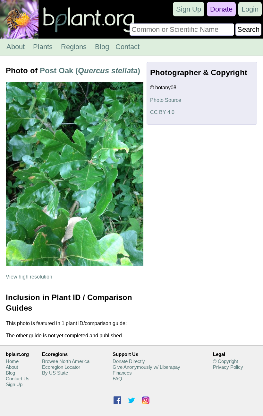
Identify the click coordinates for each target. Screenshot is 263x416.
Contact (127, 47)
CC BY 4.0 (162, 112)
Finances (122, 373)
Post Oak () (90, 70)
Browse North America (65, 361)
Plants (43, 47)
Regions (74, 47)
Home (12, 361)
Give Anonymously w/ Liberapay (146, 367)
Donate (221, 9)
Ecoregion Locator (61, 367)
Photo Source (165, 100)
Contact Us (18, 378)
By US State (55, 373)
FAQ (117, 378)
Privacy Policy (228, 367)
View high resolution (29, 276)
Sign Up (188, 9)
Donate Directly (129, 361)
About (15, 47)
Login (250, 9)
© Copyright (225, 361)
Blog (102, 47)
